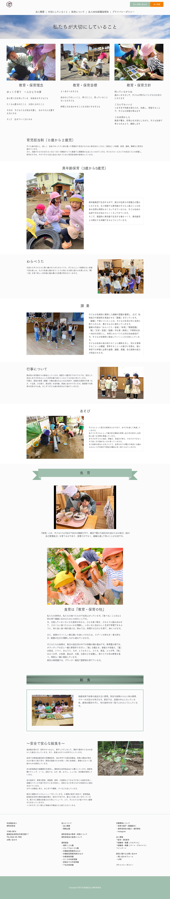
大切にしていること (58, 12)
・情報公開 (65, 829)
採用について (78, 12)
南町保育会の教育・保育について (74, 834)
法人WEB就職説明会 (98, 12)
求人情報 (156, 4)
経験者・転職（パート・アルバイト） (132, 845)
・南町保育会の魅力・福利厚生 (128, 829)
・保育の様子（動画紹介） (126, 826)
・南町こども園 (67, 845)
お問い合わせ (12, 840)
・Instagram (121, 831)
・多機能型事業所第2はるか (72, 854)
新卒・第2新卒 (123, 840)
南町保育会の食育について (71, 837)
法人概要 (39, 12)
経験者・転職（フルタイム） (129, 843)
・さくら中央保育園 (69, 859)
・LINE (119, 859)
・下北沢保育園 (67, 865)
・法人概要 (65, 826)
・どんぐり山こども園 (70, 848)
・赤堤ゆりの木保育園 (70, 862)
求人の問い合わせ (140, 4)
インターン (122, 848)
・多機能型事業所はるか (71, 851)
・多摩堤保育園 (67, 856)
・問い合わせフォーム (124, 856)
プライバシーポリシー (123, 12)
